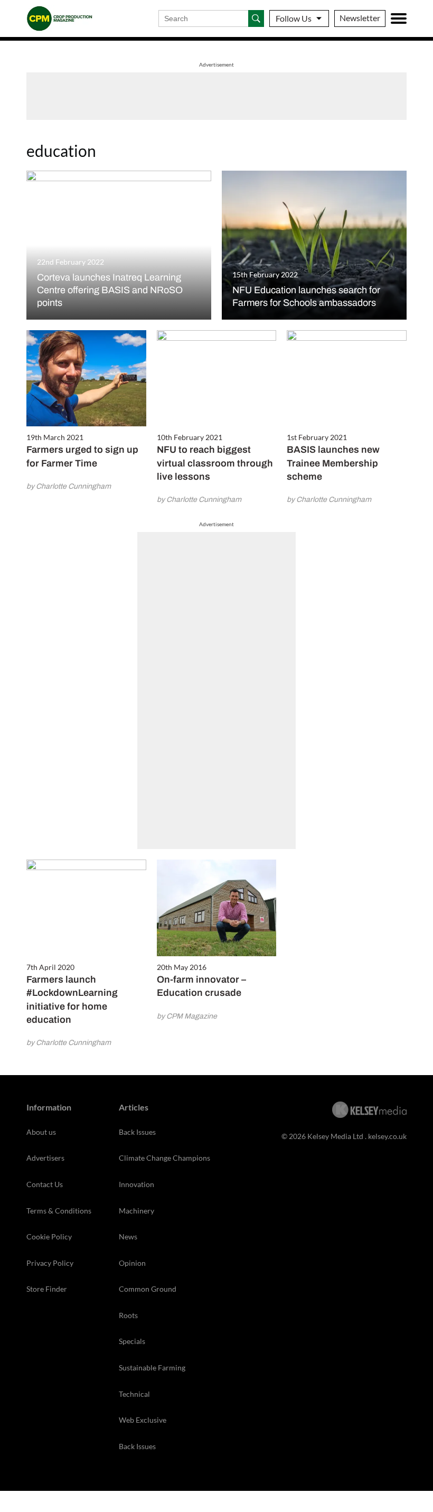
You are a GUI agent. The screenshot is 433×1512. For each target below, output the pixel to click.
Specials (132, 1341)
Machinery (136, 1210)
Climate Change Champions (164, 1157)
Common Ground (147, 1288)
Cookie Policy (49, 1236)
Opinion (132, 1262)
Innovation (136, 1184)
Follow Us (294, 18)
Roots (128, 1315)
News (128, 1236)
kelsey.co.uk (387, 1136)
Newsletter (360, 18)
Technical (134, 1393)
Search (256, 18)
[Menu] (399, 18)
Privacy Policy (49, 1262)
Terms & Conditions (58, 1210)
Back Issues (137, 1131)
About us (41, 1131)
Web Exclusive (142, 1419)
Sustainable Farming (152, 1367)
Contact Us (44, 1184)
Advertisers (45, 1157)
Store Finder (46, 1288)
